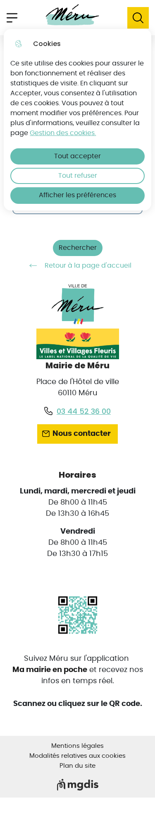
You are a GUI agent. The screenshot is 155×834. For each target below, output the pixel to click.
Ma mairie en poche (49, 670)
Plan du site (77, 766)
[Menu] (12, 18)
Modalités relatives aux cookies (77, 756)
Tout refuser (77, 175)
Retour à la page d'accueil (88, 265)
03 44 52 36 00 (84, 411)
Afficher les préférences (77, 195)
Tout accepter (77, 156)
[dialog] (77, 119)
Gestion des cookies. (63, 133)
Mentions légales (77, 746)
